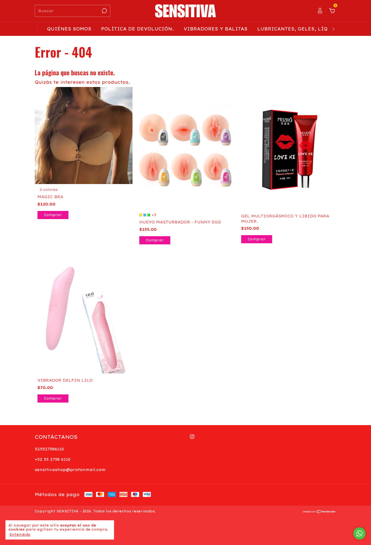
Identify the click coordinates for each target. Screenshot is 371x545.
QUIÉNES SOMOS (69, 29)
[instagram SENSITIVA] (192, 436)
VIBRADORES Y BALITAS (215, 29)
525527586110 (49, 449)
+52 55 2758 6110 (52, 459)
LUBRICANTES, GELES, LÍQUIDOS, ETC (307, 29)
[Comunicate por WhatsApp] (359, 533)
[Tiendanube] (319, 512)
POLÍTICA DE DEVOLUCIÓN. (137, 29)
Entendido (20, 534)
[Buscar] (104, 10)
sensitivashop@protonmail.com (70, 469)
